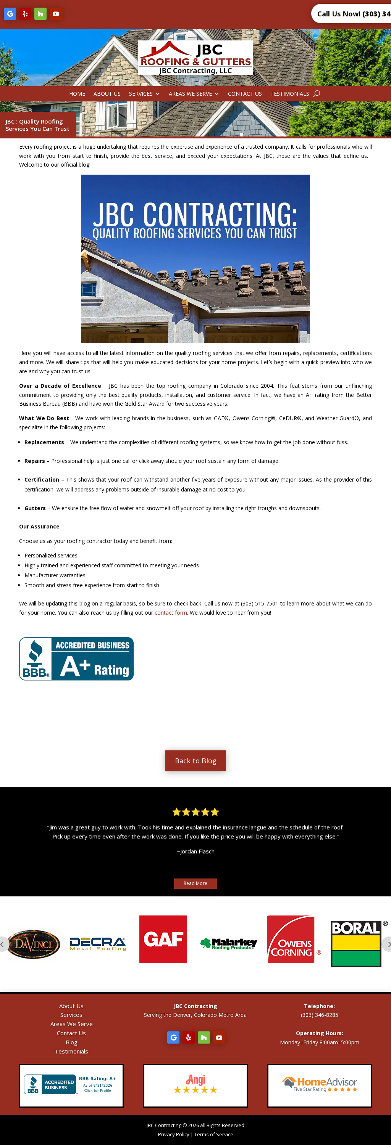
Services (141, 94)
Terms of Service (213, 1134)
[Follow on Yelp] (25, 14)
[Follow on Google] (10, 14)
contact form (171, 612)
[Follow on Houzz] (40, 14)
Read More (195, 883)
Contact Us (245, 94)
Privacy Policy (173, 1134)
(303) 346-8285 (319, 1014)
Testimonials (289, 94)
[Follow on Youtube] (56, 14)
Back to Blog (196, 760)
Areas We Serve (190, 94)
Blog (72, 1042)
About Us (107, 94)
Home (77, 94)
